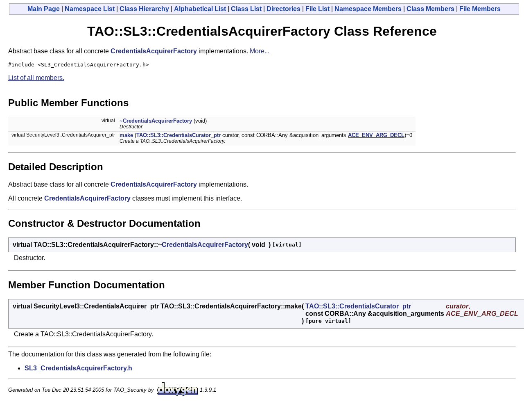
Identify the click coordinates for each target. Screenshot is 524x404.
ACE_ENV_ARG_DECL (376, 135)
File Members (480, 8)
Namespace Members (368, 8)
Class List (246, 8)
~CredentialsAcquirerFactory (156, 121)
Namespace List (90, 8)
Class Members (430, 8)
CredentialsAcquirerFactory (154, 51)
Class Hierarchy (144, 8)
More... (259, 51)
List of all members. (36, 77)
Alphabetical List (200, 8)
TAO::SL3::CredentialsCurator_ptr (178, 135)
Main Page (43, 8)
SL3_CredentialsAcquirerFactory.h (78, 368)
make (126, 135)
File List (317, 8)
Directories (283, 8)
